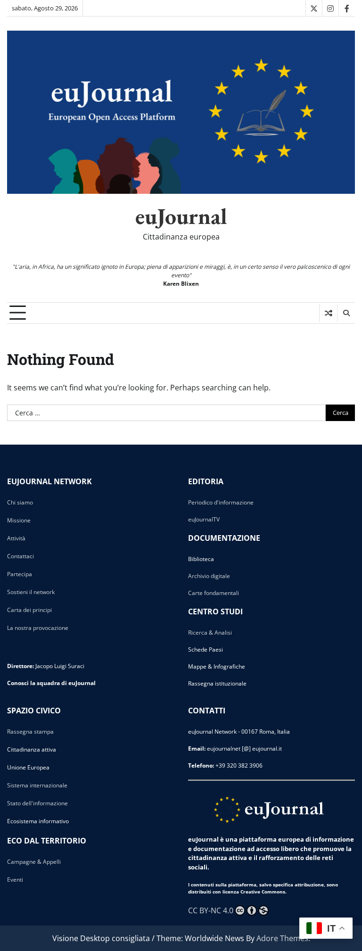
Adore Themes (282, 938)
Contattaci (20, 556)
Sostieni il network (31, 592)
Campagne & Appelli (34, 862)
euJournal (181, 216)
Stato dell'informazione (37, 803)
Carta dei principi (29, 610)
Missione (19, 520)
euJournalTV (204, 519)
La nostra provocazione (37, 628)
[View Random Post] (328, 313)
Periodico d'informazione (221, 502)
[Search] (346, 313)
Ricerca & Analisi (210, 632)
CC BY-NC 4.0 (210, 910)
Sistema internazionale (37, 785)
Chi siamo (20, 502)
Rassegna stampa (30, 732)
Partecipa (19, 574)
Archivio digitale (209, 576)
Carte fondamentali (213, 593)
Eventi (15, 880)
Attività (16, 538)
